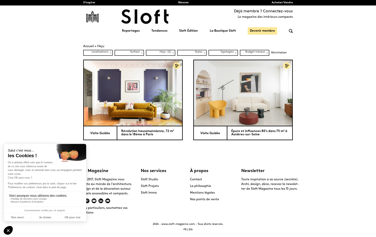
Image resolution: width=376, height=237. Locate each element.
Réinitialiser (279, 52)
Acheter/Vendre (282, 2)
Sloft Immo (149, 192)
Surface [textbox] (135, 51)
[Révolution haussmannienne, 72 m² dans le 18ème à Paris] (133, 93)
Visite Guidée (100, 133)
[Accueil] (145, 16)
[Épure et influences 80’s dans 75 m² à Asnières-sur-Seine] (243, 93)
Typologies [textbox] (227, 51)
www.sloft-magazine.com (178, 224)
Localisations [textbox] (100, 51)
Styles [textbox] (198, 51)
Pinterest (87, 201)
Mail (108, 201)
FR (185, 229)
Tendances (159, 30)
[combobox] (98, 53)
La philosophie (200, 186)
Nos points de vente (204, 199)
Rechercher (291, 31)
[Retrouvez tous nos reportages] (92, 16)
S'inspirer (89, 2)
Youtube (94, 201)
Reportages (131, 30)
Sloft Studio (149, 179)
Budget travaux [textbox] (255, 51)
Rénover (183, 2)
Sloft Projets (150, 186)
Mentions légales (202, 192)
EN (191, 229)
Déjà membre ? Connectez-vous (263, 11)
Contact (196, 179)
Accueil (88, 46)
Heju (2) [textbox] (165, 51)
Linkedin (101, 201)
